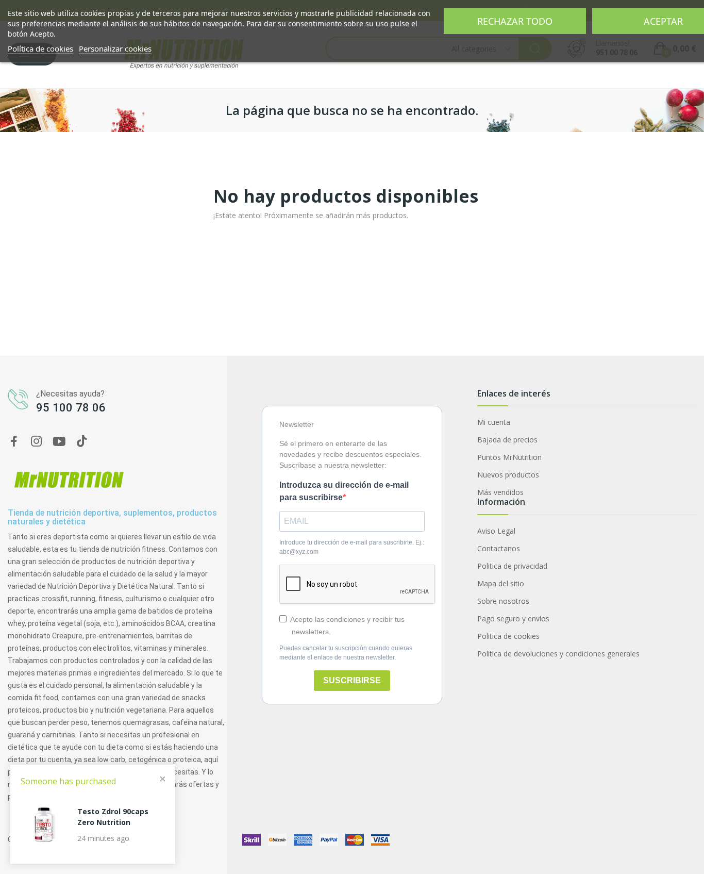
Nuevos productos (508, 475)
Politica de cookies (508, 636)
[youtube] (59, 441)
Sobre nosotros (503, 601)
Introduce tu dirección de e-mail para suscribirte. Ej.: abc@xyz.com (351, 547)
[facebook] (14, 441)
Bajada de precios (507, 439)
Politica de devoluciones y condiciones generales (558, 653)
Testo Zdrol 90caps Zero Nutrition (112, 816)
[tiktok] (82, 441)
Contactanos (498, 548)
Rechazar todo (514, 21)
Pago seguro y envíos (513, 618)
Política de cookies (40, 48)
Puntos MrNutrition (509, 457)
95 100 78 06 (71, 407)
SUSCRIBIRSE (352, 680)
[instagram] (36, 441)
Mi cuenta (493, 422)
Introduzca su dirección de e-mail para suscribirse (344, 491)
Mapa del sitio (500, 583)
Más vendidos (500, 492)
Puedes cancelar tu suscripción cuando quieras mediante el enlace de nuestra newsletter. (345, 653)
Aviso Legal (496, 531)
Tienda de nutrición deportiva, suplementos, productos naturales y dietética (112, 517)
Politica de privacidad (512, 566)
